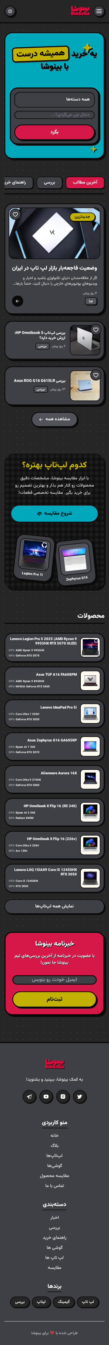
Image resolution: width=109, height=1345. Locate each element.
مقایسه (54, 1268)
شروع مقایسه (58, 514)
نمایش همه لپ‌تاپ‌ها (54, 906)
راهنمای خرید (55, 1238)
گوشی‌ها (54, 1166)
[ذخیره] (15, 214)
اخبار (54, 1218)
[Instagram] (63, 1096)
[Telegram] (29, 1096)
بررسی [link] (42, 346)
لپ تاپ (88, 1302)
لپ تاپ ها (54, 1258)
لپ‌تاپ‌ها (54, 1156)
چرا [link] (91, 301)
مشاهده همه (58, 419)
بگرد (54, 132)
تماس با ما (54, 1186)
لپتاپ (41, 1302)
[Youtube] (46, 1096)
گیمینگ (64, 1302)
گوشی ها (55, 1248)
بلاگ (55, 1146)
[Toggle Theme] (10, 11)
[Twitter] (79, 1096)
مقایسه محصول (54, 1176)
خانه (55, 1136)
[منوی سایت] (99, 11)
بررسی (54, 1228)
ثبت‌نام (54, 999)
